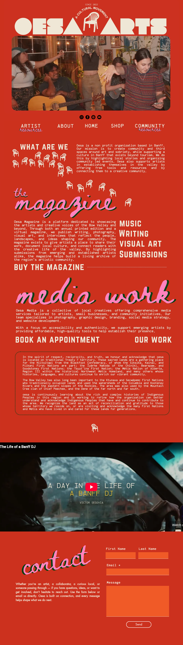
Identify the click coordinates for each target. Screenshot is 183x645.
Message (113, 582)
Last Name (147, 549)
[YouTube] (99, 117)
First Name (116, 549)
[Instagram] (82, 117)
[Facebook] (87, 117)
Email (112, 565)
